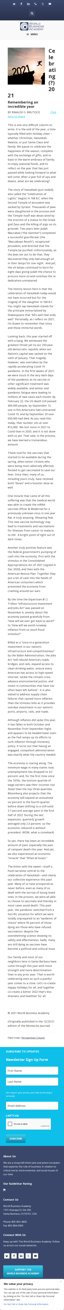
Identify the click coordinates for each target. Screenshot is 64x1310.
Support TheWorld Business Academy (23, 1271)
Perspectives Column (33, 1037)
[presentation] (28, 1124)
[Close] (61, 1281)
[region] (32, 1294)
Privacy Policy (22, 1095)
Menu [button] (34, 34)
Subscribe (16, 1138)
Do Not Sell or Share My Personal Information (26, 1304)
